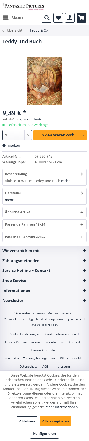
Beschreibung (16, 174)
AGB (45, 366)
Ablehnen (27, 421)
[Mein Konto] (70, 18)
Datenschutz (28, 366)
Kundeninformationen (60, 334)
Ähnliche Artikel (18, 212)
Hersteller (13, 193)
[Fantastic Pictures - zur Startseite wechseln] (23, 6)
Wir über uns (55, 342)
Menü (17, 17)
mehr (65, 181)
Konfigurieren (44, 433)
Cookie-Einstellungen (24, 334)
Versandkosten (14, 319)
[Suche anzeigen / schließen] (46, 18)
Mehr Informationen (62, 407)
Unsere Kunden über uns (22, 342)
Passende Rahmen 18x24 (25, 224)
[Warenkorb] (81, 18)
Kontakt (74, 342)
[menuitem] (12, 18)
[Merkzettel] (58, 18)
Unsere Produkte (43, 350)
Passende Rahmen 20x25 (25, 236)
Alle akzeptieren (55, 421)
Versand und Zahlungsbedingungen (30, 358)
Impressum (62, 366)
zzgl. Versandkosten (30, 119)
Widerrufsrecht (70, 358)
